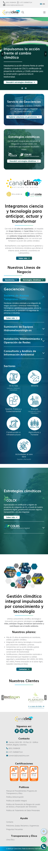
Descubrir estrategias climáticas (23, 161)
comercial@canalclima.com (14, 5)
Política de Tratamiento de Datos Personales (23, 810)
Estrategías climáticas (32, 280)
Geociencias (10, 280)
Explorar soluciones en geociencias (20, 82)
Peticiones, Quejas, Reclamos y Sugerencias (22, 826)
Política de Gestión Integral (16, 801)
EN (44, 4)
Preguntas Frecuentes (14, 829)
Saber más (23, 258)
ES (41, 4)
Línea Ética (10, 840)
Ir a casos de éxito (35, 706)
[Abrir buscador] (23, 12)
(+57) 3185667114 (26, 2)
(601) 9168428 (11, 2)
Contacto (9, 822)
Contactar (23, 669)
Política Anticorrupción (15, 797)
